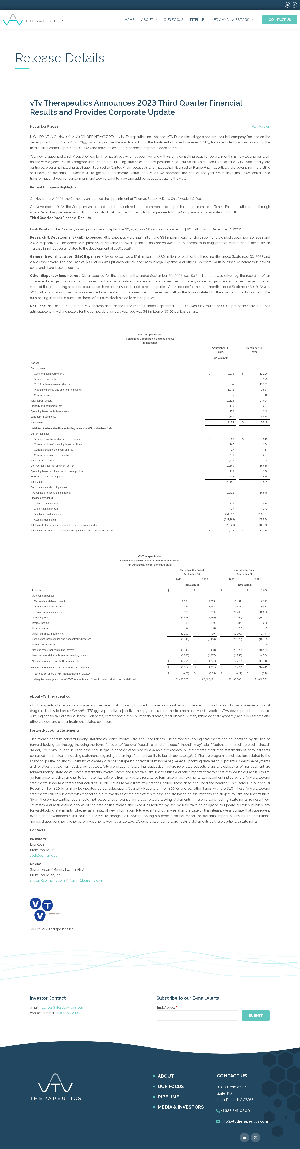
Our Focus (174, 20)
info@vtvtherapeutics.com (244, 1121)
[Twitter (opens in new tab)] (294, 5)
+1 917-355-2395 (67, 1013)
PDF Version (261, 126)
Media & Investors (181, 1107)
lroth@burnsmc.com (45, 855)
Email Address (167, 1007)
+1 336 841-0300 (235, 1111)
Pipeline (197, 20)
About (147, 20)
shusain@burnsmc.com (47, 881)
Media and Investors (230, 20)
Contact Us (280, 20)
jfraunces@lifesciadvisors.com (61, 1007)
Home (129, 20)
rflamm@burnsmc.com (86, 881)
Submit (256, 1015)
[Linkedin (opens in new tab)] (287, 5)
